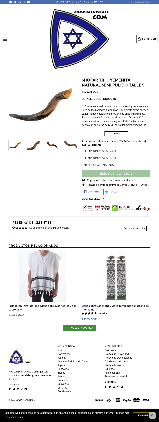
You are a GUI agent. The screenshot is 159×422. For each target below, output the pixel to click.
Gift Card (62, 387)
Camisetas (63, 380)
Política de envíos (114, 365)
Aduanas (110, 369)
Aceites (61, 376)
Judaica (61, 357)
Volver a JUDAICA (82, 328)
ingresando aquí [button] (14, 417)
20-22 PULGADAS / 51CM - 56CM (99, 165)
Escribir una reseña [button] (134, 228)
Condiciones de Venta (117, 361)
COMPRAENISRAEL (25, 400)
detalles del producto (99, 99)
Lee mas (116, 133)
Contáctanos (64, 391)
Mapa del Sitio (112, 372)
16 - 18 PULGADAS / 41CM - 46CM (100, 151)
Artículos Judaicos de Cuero (73, 361)
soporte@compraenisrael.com (139, 2)
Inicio (60, 350)
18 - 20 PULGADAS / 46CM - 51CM (100, 158)
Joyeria (61, 365)
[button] (89, 313)
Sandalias (63, 369)
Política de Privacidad (117, 354)
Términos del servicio (116, 376)
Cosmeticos (63, 354)
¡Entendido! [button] (143, 415)
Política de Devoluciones (118, 357)
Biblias (61, 372)
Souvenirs (63, 384)
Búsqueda (110, 350)
